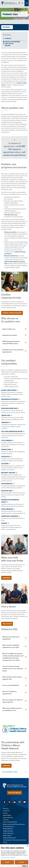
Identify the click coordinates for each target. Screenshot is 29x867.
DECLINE (21, 862)
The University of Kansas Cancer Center (14, 840)
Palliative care (6, 491)
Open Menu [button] (6, 27)
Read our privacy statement (8, 857)
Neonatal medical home (11, 255)
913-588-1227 (8, 38)
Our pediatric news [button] (9, 772)
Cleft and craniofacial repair (12, 431)
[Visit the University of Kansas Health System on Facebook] (4, 802)
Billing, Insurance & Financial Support (14, 824)
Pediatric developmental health (10, 501)
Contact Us (6, 810)
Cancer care (5, 415)
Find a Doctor (9, 43)
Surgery (4, 523)
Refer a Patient (7, 835)
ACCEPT (7, 862)
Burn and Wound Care (9, 408)
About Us (6, 808)
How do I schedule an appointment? (9, 693)
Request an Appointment (12, 41)
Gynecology (5, 456)
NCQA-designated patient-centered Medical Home (11, 342)
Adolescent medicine (10, 232)
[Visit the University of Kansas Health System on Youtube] (25, 802)
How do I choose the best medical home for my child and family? (12, 668)
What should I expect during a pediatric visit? (12, 678)
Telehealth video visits (10, 214)
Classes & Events (8, 817)
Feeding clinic (6, 449)
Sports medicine (7, 509)
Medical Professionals (9, 837)
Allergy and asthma (8, 390)
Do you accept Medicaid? (10, 685)
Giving (5, 842)
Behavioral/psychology (9, 399)
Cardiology (5, 422)
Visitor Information (8, 833)
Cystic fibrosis (6, 440)
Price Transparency (8, 826)
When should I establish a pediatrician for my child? (10, 646)
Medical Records (8, 828)
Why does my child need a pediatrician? (11, 638)
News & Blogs (7, 815)
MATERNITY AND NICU (8, 473)
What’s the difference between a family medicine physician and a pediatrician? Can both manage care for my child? (12, 657)
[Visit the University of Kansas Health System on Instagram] (19, 802)
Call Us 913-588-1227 (14, 792)
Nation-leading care (8, 329)
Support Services (8, 831)
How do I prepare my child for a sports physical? (12, 701)
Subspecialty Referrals (9, 516)
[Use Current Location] (19, 3)
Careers (5, 813)
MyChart (7, 45)
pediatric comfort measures (12, 313)
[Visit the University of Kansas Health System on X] (9, 802)
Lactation (4, 463)
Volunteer (6, 819)
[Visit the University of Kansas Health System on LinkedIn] (14, 802)
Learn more (6, 578)
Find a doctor (7, 624)
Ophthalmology (7, 483)
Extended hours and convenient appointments (12, 351)
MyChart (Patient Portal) (10, 822)
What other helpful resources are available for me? (12, 709)
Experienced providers (9, 335)
